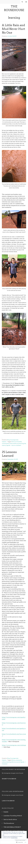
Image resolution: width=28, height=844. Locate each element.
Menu (26, 1)
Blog (8, 439)
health (15, 443)
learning (21, 443)
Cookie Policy (14, 837)
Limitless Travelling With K (13, 815)
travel (18, 762)
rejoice (4, 445)
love (15, 762)
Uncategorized (14, 439)
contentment (5, 443)
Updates (4, 441)
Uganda (8, 445)
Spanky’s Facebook (9, 778)
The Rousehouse (9, 823)
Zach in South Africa (10, 819)
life (25, 443)
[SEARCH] (22, 2)
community (18, 760)
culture (4, 762)
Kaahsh (6, 812)
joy (18, 443)
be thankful (18, 441)
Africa (13, 441)
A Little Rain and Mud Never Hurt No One (13, 28)
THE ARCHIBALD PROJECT (12, 827)
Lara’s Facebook (8, 800)
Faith (11, 443)
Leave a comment (16, 445)
